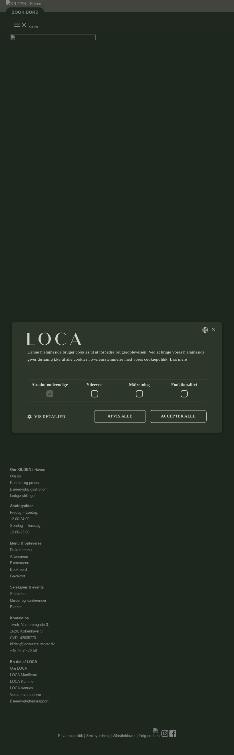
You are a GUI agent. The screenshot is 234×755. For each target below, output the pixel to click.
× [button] (213, 330)
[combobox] (205, 330)
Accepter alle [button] (178, 416)
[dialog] (117, 377)
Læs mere (178, 359)
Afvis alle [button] (120, 416)
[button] (117, 369)
